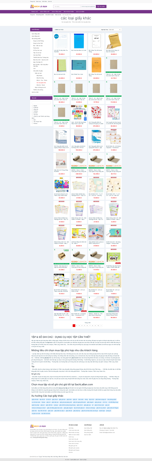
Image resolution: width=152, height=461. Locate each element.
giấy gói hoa (62, 399)
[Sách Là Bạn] (38, 426)
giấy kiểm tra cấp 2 (59, 410)
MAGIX (35, 105)
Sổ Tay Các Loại (37, 50)
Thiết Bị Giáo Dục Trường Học (41, 57)
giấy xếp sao (55, 402)
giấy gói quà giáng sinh (66, 402)
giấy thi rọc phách (101, 408)
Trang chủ (32, 1)
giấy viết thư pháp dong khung (67, 405)
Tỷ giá (40, 456)
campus (56, 405)
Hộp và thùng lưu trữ (40, 87)
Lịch (34, 68)
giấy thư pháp (35, 405)
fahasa (43, 402)
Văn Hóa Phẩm (37, 55)
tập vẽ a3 (91, 399)
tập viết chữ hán (42, 410)
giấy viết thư (49, 405)
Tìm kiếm (102, 6)
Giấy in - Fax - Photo (41, 80)
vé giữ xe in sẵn (36, 413)
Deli (34, 119)
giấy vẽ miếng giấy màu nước (54, 408)
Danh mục (38, 1)
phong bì (108, 410)
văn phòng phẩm (111, 399)
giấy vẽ (48, 402)
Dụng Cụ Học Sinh (38, 43)
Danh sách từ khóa (73, 443)
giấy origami (90, 402)
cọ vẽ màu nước (36, 402)
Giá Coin (65, 456)
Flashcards (36, 48)
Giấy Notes (39, 75)
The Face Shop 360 (47, 456)
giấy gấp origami (68, 408)
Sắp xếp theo (104, 29)
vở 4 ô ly (105, 402)
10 (98, 325)
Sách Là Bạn (83, 459)
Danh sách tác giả (73, 439)
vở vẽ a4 (48, 399)
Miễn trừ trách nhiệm (74, 434)
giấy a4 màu (35, 399)
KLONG (35, 112)
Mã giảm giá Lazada (74, 448)
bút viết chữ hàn (45, 413)
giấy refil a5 (69, 410)
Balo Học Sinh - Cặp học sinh (40, 59)
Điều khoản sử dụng (74, 432)
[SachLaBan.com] (38, 6)
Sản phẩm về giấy (49, 14)
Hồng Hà (36, 109)
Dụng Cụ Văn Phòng (38, 41)
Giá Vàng (55, 456)
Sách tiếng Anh (56, 11)
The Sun (36, 114)
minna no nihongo (90, 408)
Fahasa (35, 123)
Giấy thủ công (40, 78)
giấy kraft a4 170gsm (112, 408)
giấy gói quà (98, 402)
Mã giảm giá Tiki (73, 445)
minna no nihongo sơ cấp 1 (39, 408)
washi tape (102, 410)
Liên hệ (50, 1)
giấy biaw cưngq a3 (101, 399)
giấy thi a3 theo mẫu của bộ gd (90, 410)
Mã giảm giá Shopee (74, 450)
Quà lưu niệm (80, 11)
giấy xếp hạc (76, 410)
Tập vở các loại (37, 52)
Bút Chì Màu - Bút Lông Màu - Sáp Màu (41, 65)
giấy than (69, 399)
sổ (92, 405)
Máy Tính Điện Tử (37, 62)
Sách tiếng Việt (44, 11)
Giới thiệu (44, 1)
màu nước (80, 399)
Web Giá (61, 456)
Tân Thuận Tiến (38, 121)
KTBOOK (36, 107)
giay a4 (107, 405)
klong (86, 399)
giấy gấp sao (87, 405)
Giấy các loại (58, 14)
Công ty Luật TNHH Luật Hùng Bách (40, 117)
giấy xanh (50, 410)
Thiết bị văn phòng (38, 89)
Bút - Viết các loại (37, 45)
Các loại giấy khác (41, 82)
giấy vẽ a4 (55, 399)
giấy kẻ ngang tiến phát (79, 402)
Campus (36, 111)
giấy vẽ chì (79, 405)
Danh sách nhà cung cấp (75, 441)
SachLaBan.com (74, 459)
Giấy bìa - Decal (40, 85)
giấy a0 (75, 399)
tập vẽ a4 (42, 399)
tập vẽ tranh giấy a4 (79, 408)
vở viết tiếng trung (113, 402)
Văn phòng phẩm (69, 11)
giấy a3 (42, 405)
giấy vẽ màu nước (99, 405)
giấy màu (34, 410)
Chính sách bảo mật (74, 430)
